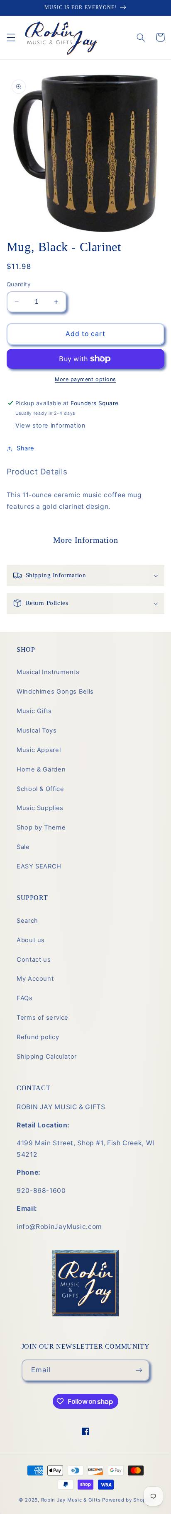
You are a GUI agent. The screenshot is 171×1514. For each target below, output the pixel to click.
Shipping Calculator (47, 1056)
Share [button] (25, 448)
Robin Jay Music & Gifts (71, 1500)
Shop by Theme (41, 827)
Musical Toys (37, 730)
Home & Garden (41, 769)
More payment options (85, 379)
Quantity (19, 284)
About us (31, 940)
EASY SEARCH (39, 866)
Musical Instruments (48, 672)
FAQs (25, 998)
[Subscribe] (139, 1370)
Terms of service (42, 1017)
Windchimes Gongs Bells (55, 691)
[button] (10, 37)
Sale (23, 847)
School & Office (40, 789)
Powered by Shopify (127, 1500)
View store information (50, 425)
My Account (35, 978)
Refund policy (38, 1037)
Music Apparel (39, 750)
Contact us (34, 959)
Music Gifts (34, 711)
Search (27, 920)
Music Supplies (40, 808)
